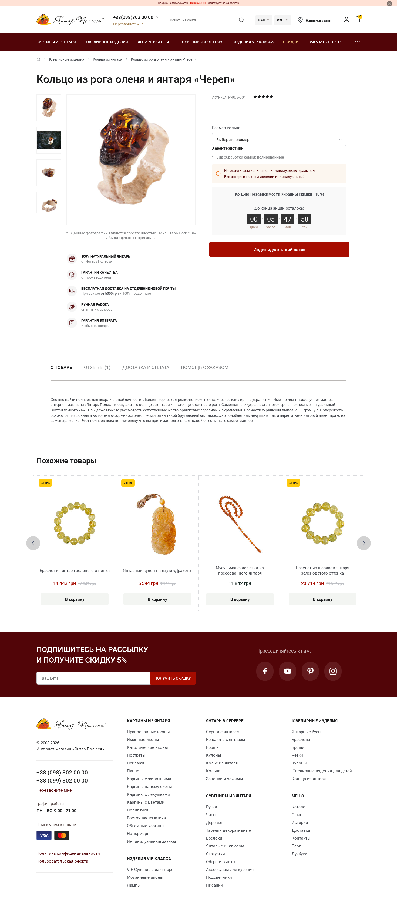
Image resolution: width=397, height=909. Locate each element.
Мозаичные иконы (145, 877)
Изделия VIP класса (253, 41)
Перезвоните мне (128, 24)
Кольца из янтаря (107, 59)
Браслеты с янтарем (225, 739)
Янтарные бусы (306, 731)
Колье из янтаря (222, 763)
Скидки (291, 41)
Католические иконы (147, 747)
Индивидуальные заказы (151, 841)
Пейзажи (135, 763)
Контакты (301, 838)
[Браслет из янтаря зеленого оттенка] (74, 524)
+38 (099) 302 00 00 (62, 780)
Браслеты (301, 739)
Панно (133, 770)
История (300, 822)
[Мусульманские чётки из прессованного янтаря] (240, 524)
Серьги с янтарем (223, 731)
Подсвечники (219, 877)
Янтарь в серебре (155, 41)
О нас (297, 814)
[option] (48, 107)
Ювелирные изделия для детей (322, 770)
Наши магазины (318, 20)
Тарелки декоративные (228, 830)
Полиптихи (137, 810)
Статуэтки (215, 853)
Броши (212, 747)
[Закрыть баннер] (389, 3)
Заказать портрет (326, 41)
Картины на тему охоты (149, 786)
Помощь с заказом (204, 367)
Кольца (213, 770)
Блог (296, 845)
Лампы (134, 885)
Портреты (136, 755)
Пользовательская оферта (62, 861)
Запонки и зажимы (224, 778)
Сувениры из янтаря (203, 41)
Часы (211, 814)
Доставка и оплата (145, 367)
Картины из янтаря (56, 41)
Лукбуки (299, 853)
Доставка (301, 830)
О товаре (61, 367)
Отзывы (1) (97, 367)
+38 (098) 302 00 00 (62, 772)
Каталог (299, 806)
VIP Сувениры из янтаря (150, 869)
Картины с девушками (148, 794)
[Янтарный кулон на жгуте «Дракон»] (157, 524)
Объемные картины (145, 825)
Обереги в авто (220, 861)
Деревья (214, 822)
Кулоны (213, 755)
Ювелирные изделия (106, 41)
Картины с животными (149, 778)
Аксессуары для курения (230, 869)
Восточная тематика (146, 817)
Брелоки (214, 838)
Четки (297, 755)
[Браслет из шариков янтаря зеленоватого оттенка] (322, 524)
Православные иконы (148, 731)
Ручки (211, 806)
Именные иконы (143, 739)
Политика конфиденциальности (68, 853)
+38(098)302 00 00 (133, 17)
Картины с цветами (145, 802)
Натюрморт (138, 833)
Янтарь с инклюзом (225, 845)
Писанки (214, 885)
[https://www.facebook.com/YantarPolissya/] (265, 671)
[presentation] (33, 543)
